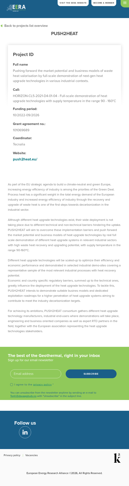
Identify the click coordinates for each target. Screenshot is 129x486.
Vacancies (31, 455)
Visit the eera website (73, 3)
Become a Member (103, 3)
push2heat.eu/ (25, 159)
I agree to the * (34, 384)
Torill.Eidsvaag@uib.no (23, 396)
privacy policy (42, 384)
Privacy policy (12, 455)
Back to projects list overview (26, 25)
